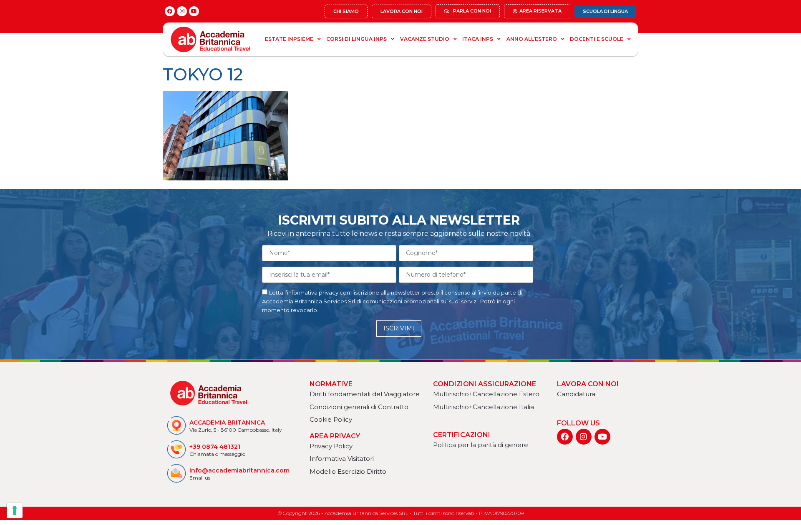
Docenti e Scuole (596, 39)
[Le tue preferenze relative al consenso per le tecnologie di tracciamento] (15, 510)
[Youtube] (194, 11)
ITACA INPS (477, 39)
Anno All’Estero (531, 39)
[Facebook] (170, 11)
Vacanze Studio (424, 39)
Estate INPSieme (289, 39)
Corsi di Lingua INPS (356, 39)
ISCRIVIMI (398, 328)
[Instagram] (182, 11)
